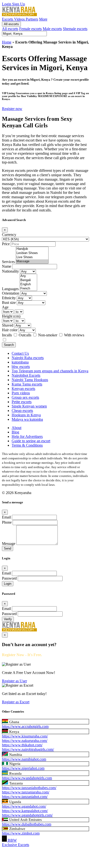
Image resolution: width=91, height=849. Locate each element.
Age (5, 307)
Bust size (9, 302)
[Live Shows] (32, 257)
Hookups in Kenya (26, 415)
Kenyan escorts (23, 388)
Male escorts (52, 29)
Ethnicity (9, 298)
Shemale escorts (75, 29)
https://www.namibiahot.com (24, 759)
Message (8, 543)
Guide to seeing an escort (31, 441)
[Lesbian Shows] (32, 253)
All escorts (11, 24)
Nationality (10, 271)
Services (8, 262)
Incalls (7, 335)
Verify (8, 619)
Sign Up (18, 4)
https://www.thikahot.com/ (22, 745)
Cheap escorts (22, 410)
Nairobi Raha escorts (28, 358)
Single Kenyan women (29, 406)
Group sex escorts (25, 397)
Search (9, 345)
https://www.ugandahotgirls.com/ (27, 815)
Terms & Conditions (27, 445)
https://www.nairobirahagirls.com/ (28, 749)
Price (6, 244)
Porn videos (21, 393)
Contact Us (20, 353)
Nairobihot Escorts (26, 375)
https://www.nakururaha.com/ (24, 741)
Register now (12, 109)
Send (7, 548)
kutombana (20, 362)
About (16, 428)
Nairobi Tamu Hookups (30, 380)
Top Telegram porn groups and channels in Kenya (50, 371)
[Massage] (32, 261)
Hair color (9, 330)
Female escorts (30, 29)
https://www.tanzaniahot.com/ (25, 796)
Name (6, 266)
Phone (7, 522)
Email (6, 517)
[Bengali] (28, 280)
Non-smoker (48, 335)
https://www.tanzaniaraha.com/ (25, 792)
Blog (15, 432)
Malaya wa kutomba (27, 419)
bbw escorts (21, 366)
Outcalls (25, 335)
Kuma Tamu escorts (27, 384)
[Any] (28, 276)
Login (7, 4)
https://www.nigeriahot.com (23, 768)
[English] (28, 284)
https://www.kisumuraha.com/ (25, 736)
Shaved (7, 325)
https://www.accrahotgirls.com (25, 726)
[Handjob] (32, 249)
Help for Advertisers (27, 436)
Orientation (10, 293)
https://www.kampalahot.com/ (25, 811)
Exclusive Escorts (15, 845)
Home (6, 42)
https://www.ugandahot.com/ (24, 806)
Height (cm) (11, 316)
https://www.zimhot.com (21, 833)
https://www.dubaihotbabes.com (26, 824)
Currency (9, 234)
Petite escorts (22, 402)
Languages (10, 289)
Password (9, 578)
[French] (28, 289)
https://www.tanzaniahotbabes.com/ (29, 788)
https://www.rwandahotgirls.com (27, 778)
